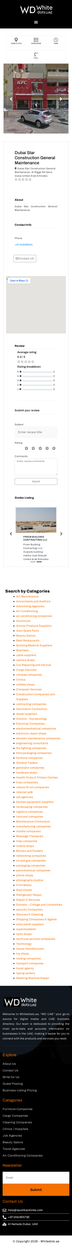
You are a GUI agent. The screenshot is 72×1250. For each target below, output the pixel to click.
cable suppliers (26, 661)
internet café (24, 798)
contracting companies (31, 710)
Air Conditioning (27, 617)
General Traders (27, 768)
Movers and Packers (29, 856)
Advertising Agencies (30, 612)
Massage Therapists (29, 842)
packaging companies (30, 871)
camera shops (25, 665)
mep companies (26, 847)
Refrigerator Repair (29, 900)
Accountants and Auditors (33, 607)
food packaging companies (34, 758)
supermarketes (26, 935)
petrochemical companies (33, 876)
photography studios (29, 886)
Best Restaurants (27, 646)
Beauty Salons (26, 641)
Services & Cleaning (29, 920)
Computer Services (29, 695)
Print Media (24, 891)
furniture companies (29, 763)
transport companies (30, 969)
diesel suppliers (26, 719)
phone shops (24, 881)
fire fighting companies (31, 754)
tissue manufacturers (30, 954)
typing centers (25, 979)
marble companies (28, 837)
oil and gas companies (31, 866)
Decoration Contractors (31, 714)
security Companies (29, 915)
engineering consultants (32, 749)
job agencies (24, 802)
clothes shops (25, 690)
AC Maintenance (27, 602)
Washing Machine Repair (32, 983)
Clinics (21, 685)
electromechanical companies (36, 734)
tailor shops (24, 939)
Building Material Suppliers (34, 651)
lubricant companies (29, 822)
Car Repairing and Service (33, 670)
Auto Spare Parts (27, 636)
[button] (36, 22)
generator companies (30, 773)
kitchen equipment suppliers (35, 807)
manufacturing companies (33, 832)
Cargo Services (26, 675)
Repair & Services (28, 905)
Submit (36, 481)
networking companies (31, 861)
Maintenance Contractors (33, 827)
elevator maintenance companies (38, 744)
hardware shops (26, 778)
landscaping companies (32, 812)
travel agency (25, 974)
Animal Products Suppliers (34, 631)
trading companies (28, 964)
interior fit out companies (32, 793)
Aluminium (23, 626)
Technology (24, 949)
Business (22, 656)
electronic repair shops (31, 739)
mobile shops (25, 851)
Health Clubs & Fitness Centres (37, 783)
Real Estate (24, 895)
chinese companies (29, 680)
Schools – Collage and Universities (39, 910)
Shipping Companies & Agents (36, 925)
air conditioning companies (34, 621)
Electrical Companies (30, 729)
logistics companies (29, 817)
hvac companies (27, 788)
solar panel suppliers (30, 930)
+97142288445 (24, 244)
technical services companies (35, 944)
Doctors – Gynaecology (31, 724)
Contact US (26, 258)
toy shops (22, 959)
